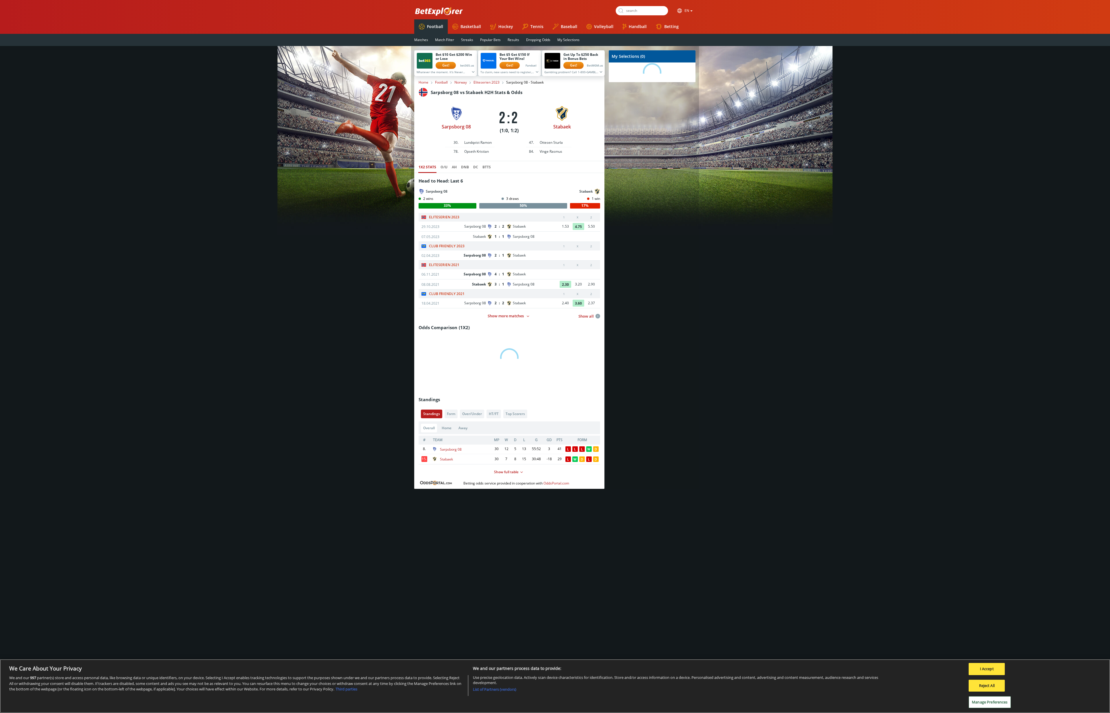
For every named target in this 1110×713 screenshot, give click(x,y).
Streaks (467, 39)
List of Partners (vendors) (494, 689)
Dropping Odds (538, 39)
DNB (465, 167)
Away (462, 427)
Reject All (987, 685)
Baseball (569, 26)
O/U (444, 167)
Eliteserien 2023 (486, 82)
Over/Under (472, 413)
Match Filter (444, 39)
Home (423, 82)
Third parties (346, 689)
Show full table (506, 471)
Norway (460, 82)
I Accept (987, 668)
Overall (429, 427)
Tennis (536, 26)
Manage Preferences (989, 702)
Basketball (470, 26)
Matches (421, 39)
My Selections (568, 39)
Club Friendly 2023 (447, 246)
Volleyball (603, 26)
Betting (671, 26)
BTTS (486, 167)
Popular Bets (490, 39)
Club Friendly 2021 (447, 294)
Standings (431, 413)
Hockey (505, 26)
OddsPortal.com (556, 483)
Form (451, 413)
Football (435, 26)
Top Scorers (515, 413)
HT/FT (494, 413)
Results (513, 39)
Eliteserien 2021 (444, 265)
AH (454, 167)
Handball (638, 26)
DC (475, 167)
